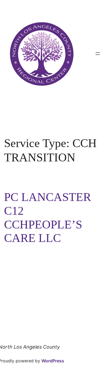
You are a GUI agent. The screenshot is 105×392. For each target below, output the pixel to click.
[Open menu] (97, 53)
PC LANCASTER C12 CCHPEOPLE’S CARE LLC (47, 217)
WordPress (52, 360)
